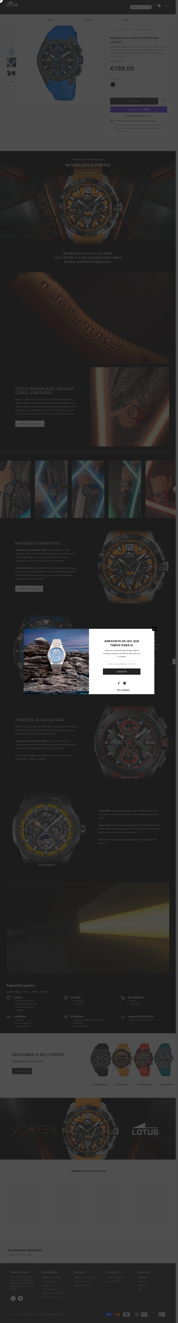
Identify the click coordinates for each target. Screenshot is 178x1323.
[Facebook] (119, 683)
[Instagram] (125, 683)
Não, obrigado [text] (123, 690)
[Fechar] (154, 629)
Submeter (122, 671)
